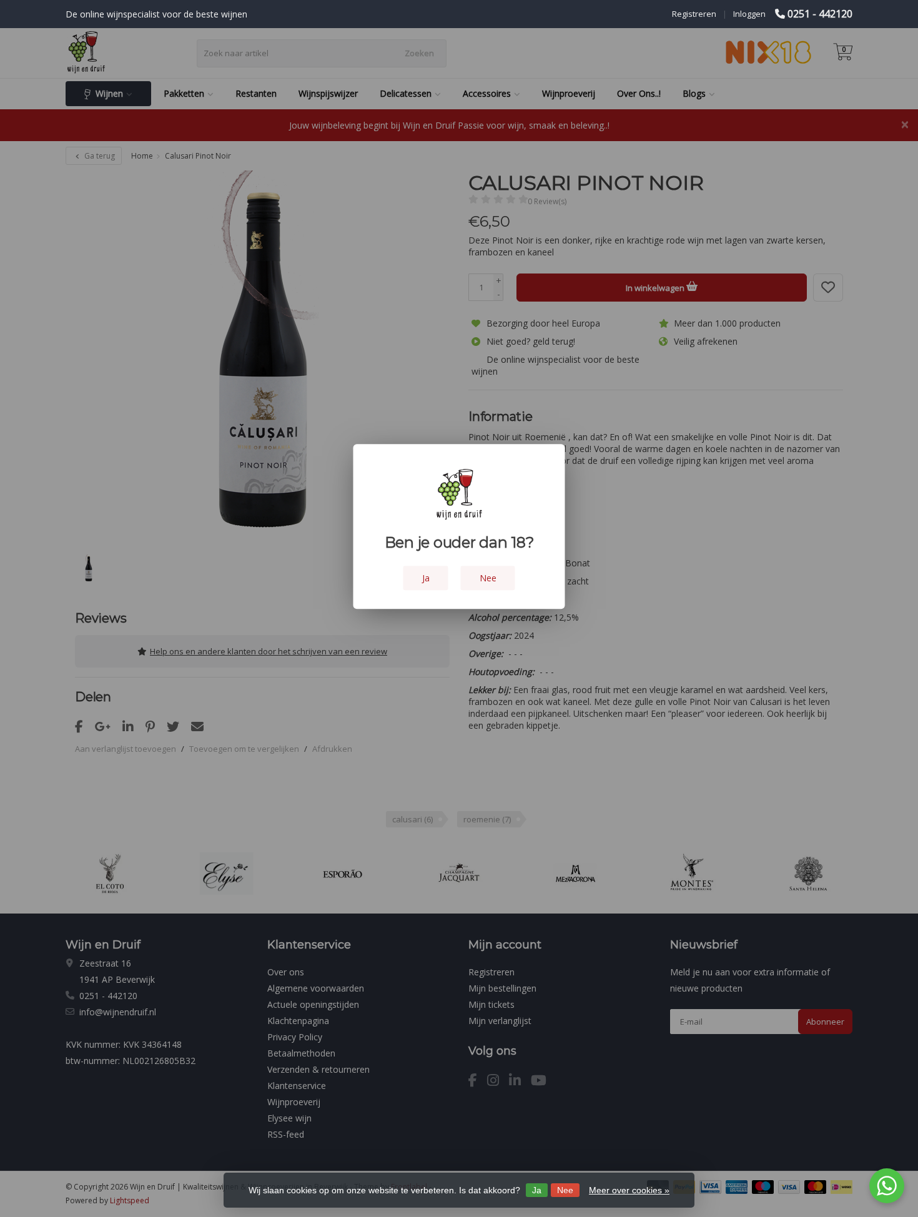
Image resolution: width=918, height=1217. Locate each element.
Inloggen (749, 13)
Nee (565, 1190)
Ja (536, 1190)
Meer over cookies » (629, 1190)
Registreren (694, 13)
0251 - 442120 (819, 14)
